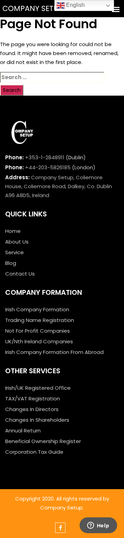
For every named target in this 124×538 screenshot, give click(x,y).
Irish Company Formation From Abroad (54, 352)
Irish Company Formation (37, 309)
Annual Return (23, 430)
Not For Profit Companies (37, 330)
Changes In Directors (32, 409)
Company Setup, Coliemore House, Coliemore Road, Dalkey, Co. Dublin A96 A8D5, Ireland (58, 186)
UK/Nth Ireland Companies (39, 341)
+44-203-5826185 (48, 167)
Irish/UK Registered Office (38, 387)
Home (13, 231)
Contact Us (20, 273)
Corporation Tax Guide (34, 451)
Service (14, 252)
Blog (10, 263)
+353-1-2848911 (44, 157)
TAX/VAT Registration (32, 398)
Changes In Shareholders (37, 419)
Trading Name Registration (39, 320)
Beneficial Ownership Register (43, 441)
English (75, 5)
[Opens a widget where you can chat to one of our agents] (98, 526)
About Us (17, 241)
